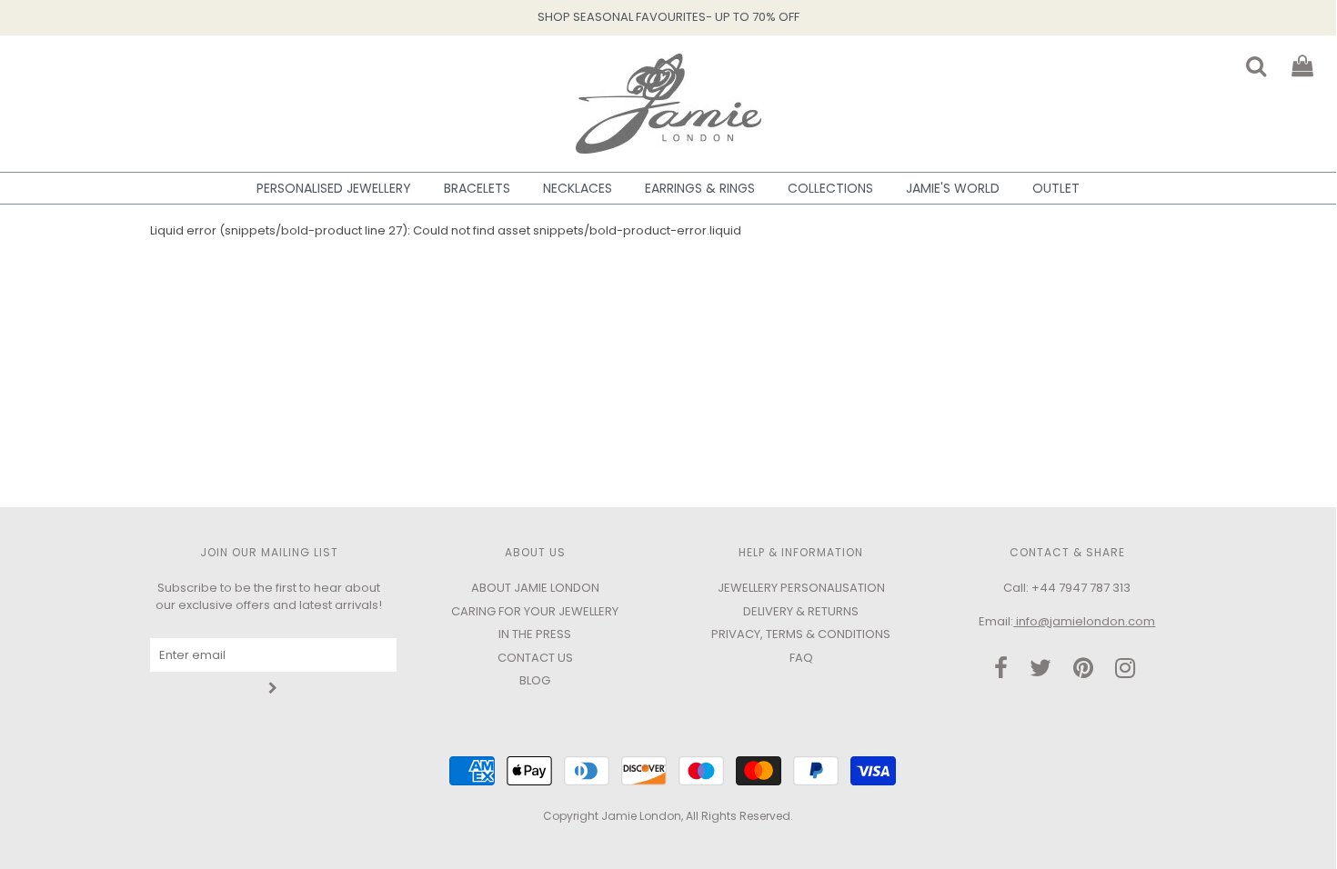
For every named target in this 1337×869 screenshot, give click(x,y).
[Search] (1244, 60)
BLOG (534, 680)
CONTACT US (535, 657)
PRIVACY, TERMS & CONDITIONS (800, 634)
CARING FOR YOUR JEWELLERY (534, 611)
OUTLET (1056, 188)
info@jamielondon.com (1084, 621)
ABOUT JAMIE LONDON (535, 587)
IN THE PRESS (534, 634)
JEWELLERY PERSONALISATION (801, 587)
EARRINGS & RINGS (700, 188)
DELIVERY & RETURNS (801, 611)
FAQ (801, 657)
